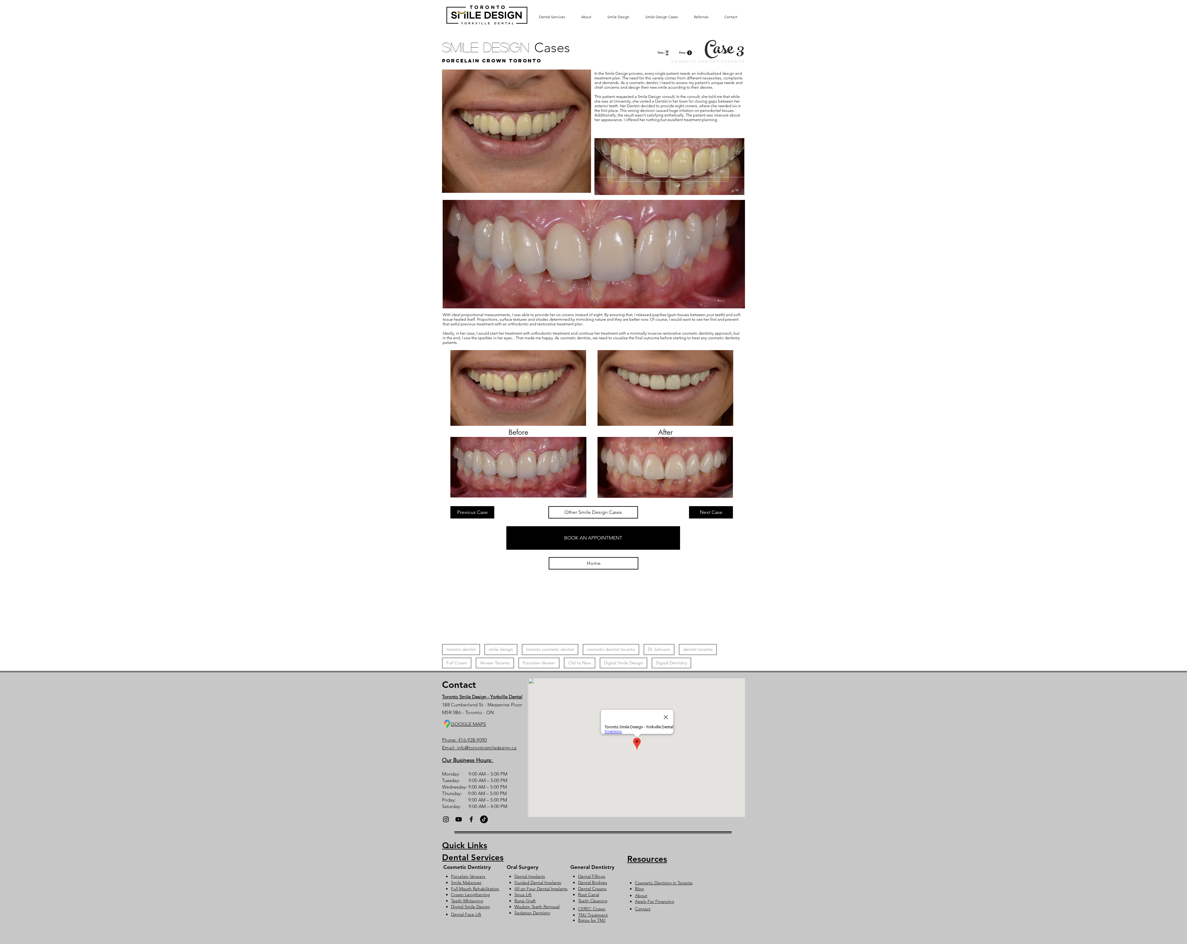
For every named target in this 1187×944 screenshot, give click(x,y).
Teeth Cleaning (592, 901)
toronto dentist (461, 649)
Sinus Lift (523, 894)
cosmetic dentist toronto (611, 649)
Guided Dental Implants (537, 882)
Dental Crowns (592, 888)
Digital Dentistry (671, 663)
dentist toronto (698, 649)
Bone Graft (525, 901)
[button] (593, 538)
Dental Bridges (592, 882)
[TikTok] (484, 819)
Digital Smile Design (623, 663)
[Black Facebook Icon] (471, 819)
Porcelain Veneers (468, 876)
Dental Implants (529, 876)
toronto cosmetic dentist (550, 649)
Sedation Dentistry (532, 913)
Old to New (579, 663)
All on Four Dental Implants (541, 888)
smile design (501, 649)
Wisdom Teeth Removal (536, 906)
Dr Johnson (659, 649)
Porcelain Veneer (539, 663)
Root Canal (588, 894)
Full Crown (456, 663)
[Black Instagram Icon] (446, 819)
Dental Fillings (591, 876)
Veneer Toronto (495, 663)
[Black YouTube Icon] (458, 819)
